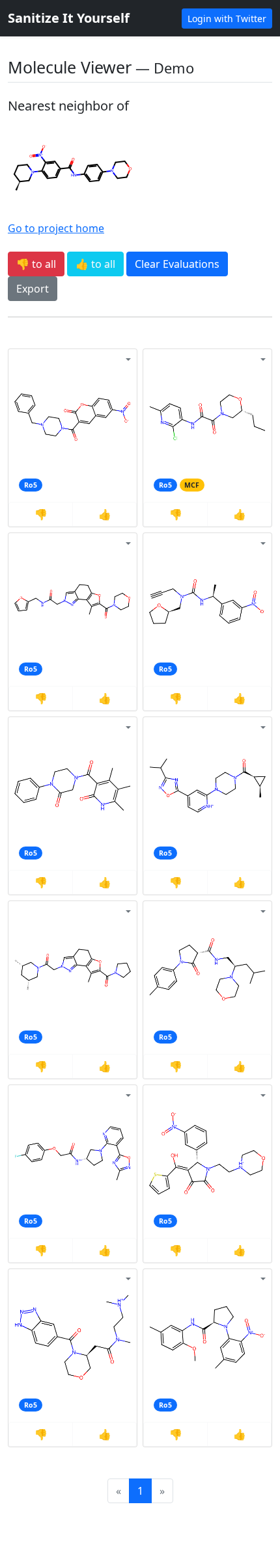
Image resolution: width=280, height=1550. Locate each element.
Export (32, 289)
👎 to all (36, 264)
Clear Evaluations (177, 264)
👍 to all (95, 264)
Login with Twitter (227, 18)
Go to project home (56, 228)
